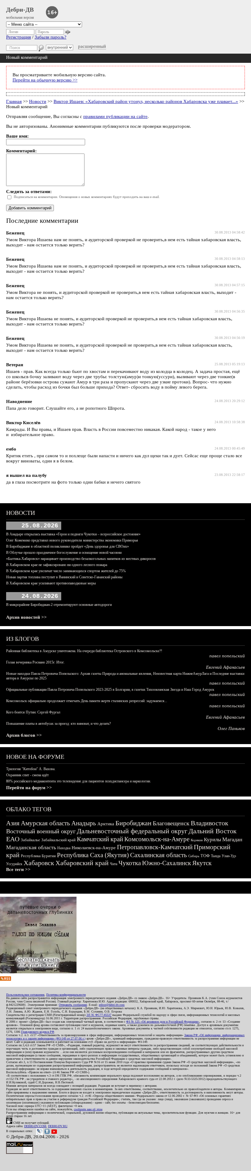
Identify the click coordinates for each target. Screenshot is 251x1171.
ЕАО (13, 839)
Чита (113, 864)
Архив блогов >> (24, 735)
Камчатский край (100, 839)
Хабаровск (39, 863)
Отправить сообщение (73, 1004)
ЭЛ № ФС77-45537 (98, 1015)
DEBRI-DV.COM (35, 1126)
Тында (215, 856)
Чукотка (129, 863)
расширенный (92, 46)
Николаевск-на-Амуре (94, 847)
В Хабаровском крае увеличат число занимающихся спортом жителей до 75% (66, 571)
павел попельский (227, 655)
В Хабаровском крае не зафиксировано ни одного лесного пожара (56, 565)
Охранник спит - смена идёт (27, 775)
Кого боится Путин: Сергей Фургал (33, 712)
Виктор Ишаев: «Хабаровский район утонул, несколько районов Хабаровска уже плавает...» (146, 101)
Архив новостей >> (26, 617)
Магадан (232, 839)
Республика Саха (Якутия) (93, 855)
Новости (37, 101)
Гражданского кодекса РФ (37, 1031)
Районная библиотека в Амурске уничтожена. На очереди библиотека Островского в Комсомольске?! (84, 651)
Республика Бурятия (38, 856)
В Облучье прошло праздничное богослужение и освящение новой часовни (64, 552)
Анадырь (83, 823)
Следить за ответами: (29, 191)
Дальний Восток (213, 831)
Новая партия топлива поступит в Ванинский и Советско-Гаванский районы (64, 577)
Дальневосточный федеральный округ (132, 831)
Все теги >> (18, 869)
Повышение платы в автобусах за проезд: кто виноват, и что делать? (58, 723)
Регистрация (18, 37)
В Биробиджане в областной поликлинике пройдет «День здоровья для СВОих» (67, 546)
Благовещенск (171, 823)
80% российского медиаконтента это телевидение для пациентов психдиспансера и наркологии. (78, 781)
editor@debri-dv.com (112, 1004)
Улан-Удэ (229, 856)
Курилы (212, 839)
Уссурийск (14, 864)
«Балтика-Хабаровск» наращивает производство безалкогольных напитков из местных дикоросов (81, 559)
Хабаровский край (82, 863)
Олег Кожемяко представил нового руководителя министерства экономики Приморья (72, 540)
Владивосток (209, 823)
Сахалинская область (158, 855)
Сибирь (193, 856)
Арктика (105, 823)
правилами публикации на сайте (115, 116)
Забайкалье (30, 840)
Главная (14, 101)
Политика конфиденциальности (66, 994)
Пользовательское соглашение (25, 994)
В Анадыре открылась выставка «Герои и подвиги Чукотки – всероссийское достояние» (73, 534)
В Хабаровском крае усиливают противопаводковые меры (51, 583)
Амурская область (45, 823)
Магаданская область (31, 847)
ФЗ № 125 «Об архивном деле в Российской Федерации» (162, 1021)
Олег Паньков (231, 728)
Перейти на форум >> (29, 787)
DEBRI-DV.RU (57, 1126)
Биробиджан (133, 823)
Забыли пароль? (50, 37)
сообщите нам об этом (88, 1109)
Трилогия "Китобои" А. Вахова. (30, 769)
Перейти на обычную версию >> (45, 80)
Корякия (197, 840)
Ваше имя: (17, 136)
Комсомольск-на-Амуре (156, 839)
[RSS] (5, 979)
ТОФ (205, 856)
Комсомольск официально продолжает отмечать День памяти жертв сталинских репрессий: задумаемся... (86, 701)
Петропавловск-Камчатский (155, 847)
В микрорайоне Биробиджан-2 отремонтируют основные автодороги (59, 605)
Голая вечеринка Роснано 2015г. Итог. (35, 662)
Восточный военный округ (41, 831)
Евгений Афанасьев (225, 667)
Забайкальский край (58, 840)
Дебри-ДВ (20, 9)
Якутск (202, 863)
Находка (63, 848)
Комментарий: (21, 150)
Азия (13, 823)
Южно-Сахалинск (166, 863)
